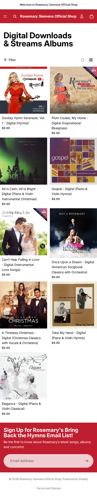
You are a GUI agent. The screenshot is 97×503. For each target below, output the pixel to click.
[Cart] (92, 16)
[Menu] (5, 16)
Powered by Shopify (75, 479)
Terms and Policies (49, 488)
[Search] (15, 16)
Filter (12, 60)
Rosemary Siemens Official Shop (40, 479)
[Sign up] (86, 461)
